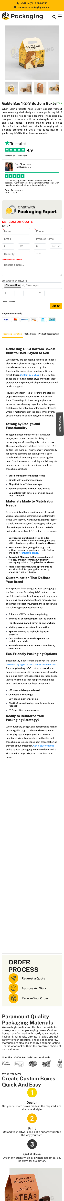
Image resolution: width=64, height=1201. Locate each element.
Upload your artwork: (15, 280)
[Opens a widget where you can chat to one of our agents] (52, 1195)
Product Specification (48, 334)
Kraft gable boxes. (29, 552)
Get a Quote (30, 334)
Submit (56, 305)
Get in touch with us (43, 745)
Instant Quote (60, 424)
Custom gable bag (30, 375)
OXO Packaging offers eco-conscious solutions (31, 664)
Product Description (12, 334)
